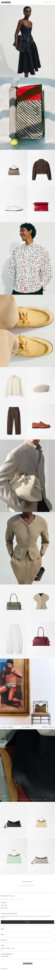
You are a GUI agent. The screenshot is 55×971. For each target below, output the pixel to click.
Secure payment (27, 881)
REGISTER (27, 922)
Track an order (4, 905)
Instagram (3, 948)
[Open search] (44, 2)
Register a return (4, 907)
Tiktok (13, 948)
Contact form (4, 902)
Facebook (8, 948)
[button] (27, 963)
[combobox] (27, 956)
